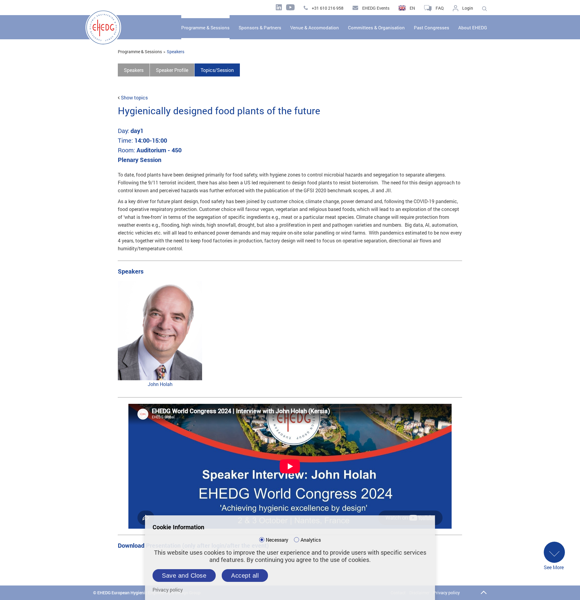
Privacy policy (446, 592)
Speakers (175, 51)
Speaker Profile (172, 70)
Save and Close (184, 575)
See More (554, 567)
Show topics (134, 97)
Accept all (245, 575)
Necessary (277, 540)
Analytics (311, 540)
